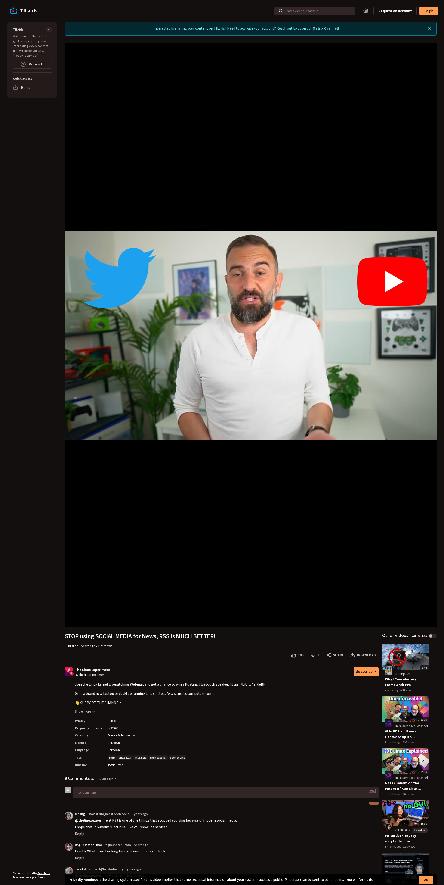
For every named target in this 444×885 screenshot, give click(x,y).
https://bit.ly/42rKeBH (248, 684)
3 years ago (140, 814)
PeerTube (43, 873)
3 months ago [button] (393, 794)
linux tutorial (158, 758)
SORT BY (106, 778)
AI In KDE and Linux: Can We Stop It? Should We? (401, 734)
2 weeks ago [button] (392, 690)
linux (112, 758)
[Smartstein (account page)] (69, 815)
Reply (79, 833)
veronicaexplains (406, 830)
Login (429, 10)
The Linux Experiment (93, 669)
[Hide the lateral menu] (49, 29)
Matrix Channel (325, 28)
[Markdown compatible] (372, 791)
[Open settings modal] (366, 11)
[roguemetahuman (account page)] (69, 846)
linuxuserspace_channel (411, 726)
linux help (140, 758)
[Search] (281, 11)
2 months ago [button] (393, 742)
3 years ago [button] (87, 646)
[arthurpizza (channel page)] (388, 671)
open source (177, 758)
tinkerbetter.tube (421, 830)
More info (36, 64)
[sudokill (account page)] (69, 870)
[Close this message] (429, 29)
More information (361, 879)
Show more (83, 711)
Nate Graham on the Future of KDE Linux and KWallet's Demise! (402, 786)
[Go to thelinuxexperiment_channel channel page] (71, 673)
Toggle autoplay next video (433, 636)
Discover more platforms (29, 877)
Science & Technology (122, 735)
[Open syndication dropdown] (92, 778)
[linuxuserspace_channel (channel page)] (388, 723)
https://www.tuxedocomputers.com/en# (187, 693)
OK (425, 879)
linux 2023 (125, 758)
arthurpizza (402, 674)
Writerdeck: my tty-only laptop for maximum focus (401, 838)
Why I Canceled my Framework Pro (400, 682)
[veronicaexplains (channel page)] (388, 827)
